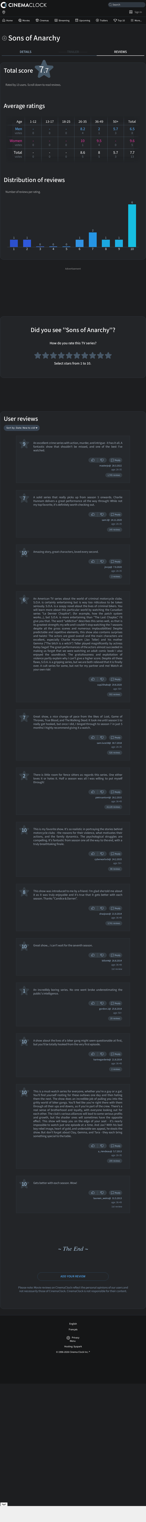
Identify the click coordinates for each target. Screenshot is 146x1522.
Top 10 (121, 20)
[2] (45, 356)
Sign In (138, 12)
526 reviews (114, 752)
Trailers (104, 20)
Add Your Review (73, 1276)
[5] (69, 356)
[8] (93, 356)
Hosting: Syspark (73, 1346)
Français (73, 1329)
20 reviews (115, 1018)
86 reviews (115, 869)
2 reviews (115, 576)
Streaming (64, 20)
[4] (61, 356)
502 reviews (114, 694)
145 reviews (114, 529)
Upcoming (84, 20)
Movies (26, 20)
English (73, 1323)
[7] (85, 356)
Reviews (120, 52)
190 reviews (114, 1160)
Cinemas (44, 20)
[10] (108, 356)
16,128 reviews (113, 807)
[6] (77, 356)
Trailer (73, 52)
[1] (38, 356)
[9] (100, 356)
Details (25, 52)
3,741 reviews (114, 923)
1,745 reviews (114, 475)
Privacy (75, 1337)
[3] (53, 356)
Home (9, 20)
